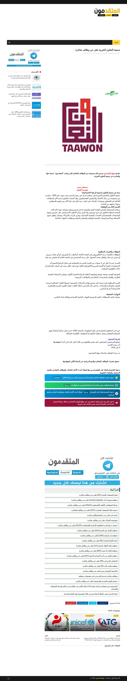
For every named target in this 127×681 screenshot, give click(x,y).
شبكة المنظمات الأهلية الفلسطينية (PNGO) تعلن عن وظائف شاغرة (92, 505)
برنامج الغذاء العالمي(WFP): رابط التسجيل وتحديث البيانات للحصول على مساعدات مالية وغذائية (19, 114)
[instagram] (14, 2)
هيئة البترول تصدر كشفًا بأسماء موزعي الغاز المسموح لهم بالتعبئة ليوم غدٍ (90, 594)
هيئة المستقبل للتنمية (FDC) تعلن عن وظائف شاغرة (98, 495)
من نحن (109, 2)
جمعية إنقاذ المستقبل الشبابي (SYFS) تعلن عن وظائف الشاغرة (94, 510)
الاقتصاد (60, 42)
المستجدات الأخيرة (95, 53)
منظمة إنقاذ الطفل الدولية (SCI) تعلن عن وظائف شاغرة (96, 545)
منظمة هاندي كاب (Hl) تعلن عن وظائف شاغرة (100, 566)
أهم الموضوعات (89, 615)
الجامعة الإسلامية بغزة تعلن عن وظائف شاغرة (100, 571)
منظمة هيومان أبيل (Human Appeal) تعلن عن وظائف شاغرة (94, 500)
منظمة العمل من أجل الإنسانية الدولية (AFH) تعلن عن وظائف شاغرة (92, 555)
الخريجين (68, 42)
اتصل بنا (95, 2)
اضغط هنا (57, 342)
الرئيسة (116, 42)
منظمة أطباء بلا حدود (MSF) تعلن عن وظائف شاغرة (98, 550)
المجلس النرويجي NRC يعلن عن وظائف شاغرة (99, 561)
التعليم (91, 42)
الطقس (21, 42)
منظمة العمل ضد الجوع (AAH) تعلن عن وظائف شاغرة (97, 530)
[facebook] (11, 2)
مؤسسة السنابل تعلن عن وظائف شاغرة (102, 520)
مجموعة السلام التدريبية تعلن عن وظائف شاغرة (109, 626)
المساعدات (107, 42)
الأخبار (99, 42)
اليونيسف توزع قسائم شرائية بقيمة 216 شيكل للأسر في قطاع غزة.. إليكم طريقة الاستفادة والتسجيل (82, 625)
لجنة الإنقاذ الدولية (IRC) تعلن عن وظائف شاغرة (99, 540)
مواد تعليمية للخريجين (80, 42)
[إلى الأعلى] (8, 678)
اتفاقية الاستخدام (116, 2)
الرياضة (40, 42)
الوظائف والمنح (50, 42)
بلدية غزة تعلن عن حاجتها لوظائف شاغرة (102, 515)
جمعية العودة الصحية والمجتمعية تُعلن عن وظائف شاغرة (96, 581)
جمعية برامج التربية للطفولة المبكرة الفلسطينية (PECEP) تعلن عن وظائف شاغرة (87, 525)
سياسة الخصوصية (102, 2)
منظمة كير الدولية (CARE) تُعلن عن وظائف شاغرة (98, 535)
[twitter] (8, 2)
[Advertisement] (43, 21)
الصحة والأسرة (31, 42)
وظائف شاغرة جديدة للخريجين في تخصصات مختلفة (98, 576)
